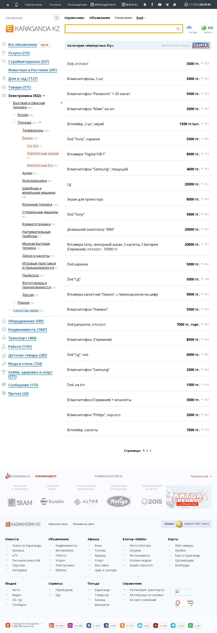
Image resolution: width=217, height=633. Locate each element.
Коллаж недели (140, 560)
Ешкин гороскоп (141, 565)
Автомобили (64, 550)
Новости (12, 539)
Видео (16, 595)
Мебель (61, 570)
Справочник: (74, 18)
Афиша (93, 539)
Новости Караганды (26, 545)
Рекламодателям (77, 4)
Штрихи (135, 550)
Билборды (182, 565)
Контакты (55, 4)
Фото (16, 590)
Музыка (100, 555)
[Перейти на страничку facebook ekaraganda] (152, 4)
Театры (100, 550)
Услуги (60, 560)
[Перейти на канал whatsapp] (174, 4)
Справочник (132, 583)
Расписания (123, 18)
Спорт (99, 560)
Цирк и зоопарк (106, 570)
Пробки (180, 550)
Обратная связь (58, 524)
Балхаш (100, 600)
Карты (173, 539)
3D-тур (17, 600)
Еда (58, 595)
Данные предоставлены (176, 45)
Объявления (99, 18)
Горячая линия (33, 4)
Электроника (65, 565)
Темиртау (102, 595)
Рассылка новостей (26, 560)
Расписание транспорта (147, 590)
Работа (61, 555)
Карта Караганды (187, 555)
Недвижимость (66, 545)
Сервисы (56, 583)
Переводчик (64, 590)
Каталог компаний (143, 600)
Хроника (18, 550)
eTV (15, 555)
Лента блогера (140, 545)
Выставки (102, 565)
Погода (93, 583)
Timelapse (19, 605)
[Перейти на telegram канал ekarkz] (167, 4)
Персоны (18, 565)
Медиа (10, 583)
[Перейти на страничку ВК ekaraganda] (145, 4)
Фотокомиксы (140, 555)
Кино (98, 545)
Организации (184, 560)
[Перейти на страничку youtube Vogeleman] (160, 4)
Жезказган (102, 605)
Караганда (102, 590)
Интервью (19, 570)
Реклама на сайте (84, 524)
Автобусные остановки (146, 595)
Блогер (135, 539)
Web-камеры (184, 545)
